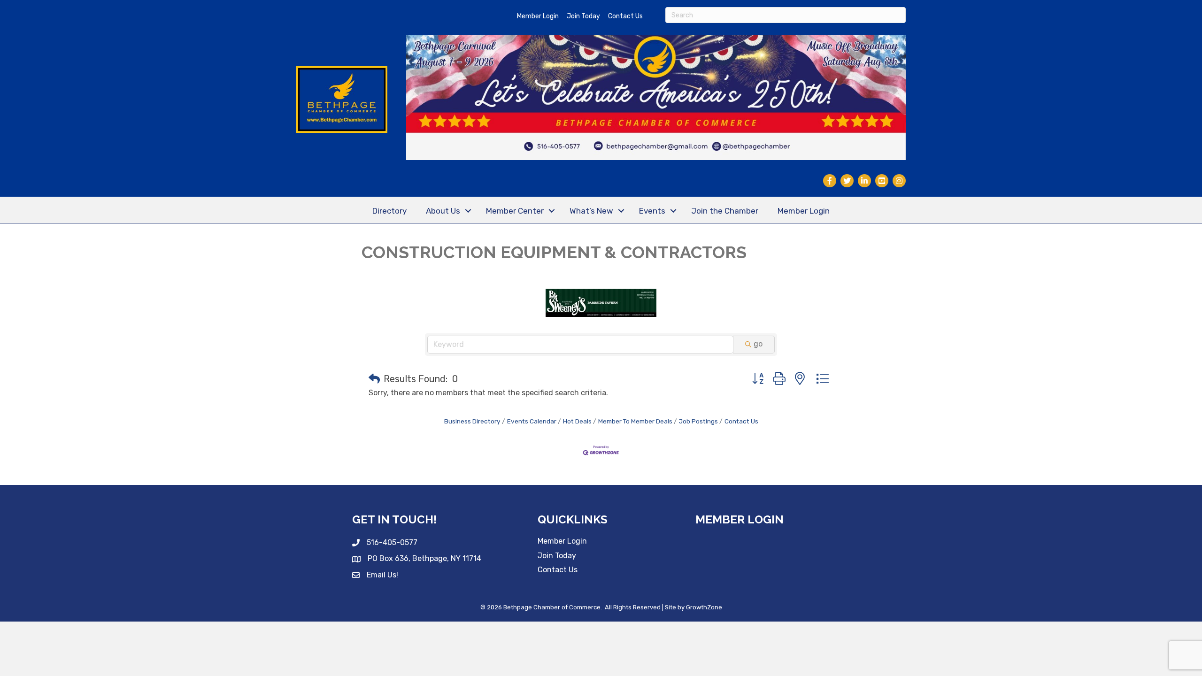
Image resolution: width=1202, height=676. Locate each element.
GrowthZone (704, 607)
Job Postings (698, 421)
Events (652, 210)
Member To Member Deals (635, 421)
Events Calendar (531, 421)
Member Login (538, 16)
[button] (374, 378)
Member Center (515, 210)
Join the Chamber (724, 210)
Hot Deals (577, 421)
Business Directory (472, 421)
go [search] (758, 343)
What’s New (591, 210)
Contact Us (625, 16)
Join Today (583, 16)
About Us (443, 210)
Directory (389, 210)
